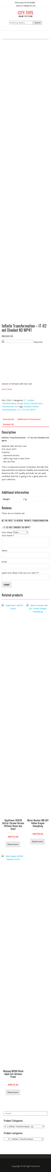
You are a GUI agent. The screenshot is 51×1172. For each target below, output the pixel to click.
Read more (13, 844)
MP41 (33, 409)
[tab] (8, 419)
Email (4, 561)
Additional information (29, 419)
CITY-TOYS (25, 13)
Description (8, 419)
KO (27, 409)
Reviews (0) (8, 424)
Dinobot (27, 406)
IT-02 (22, 409)
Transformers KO (10, 406)
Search (37, 22)
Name (4, 550)
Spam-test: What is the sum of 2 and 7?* (20, 573)
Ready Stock (23, 403)
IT (18, 409)
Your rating (7, 532)
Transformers (36, 403)
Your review (8, 535)
